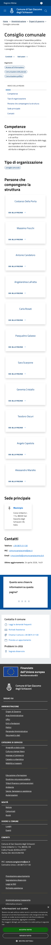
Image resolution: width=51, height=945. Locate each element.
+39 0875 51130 (20, 545)
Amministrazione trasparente (18, 900)
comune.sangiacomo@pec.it (21, 550)
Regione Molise (10, 2)
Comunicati (10, 811)
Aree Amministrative (14, 715)
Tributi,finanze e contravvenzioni (19, 783)
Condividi (9, 56)
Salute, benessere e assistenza (18, 791)
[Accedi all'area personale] (41, 3)
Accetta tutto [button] (25, 930)
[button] (25, 941)
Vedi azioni (21, 56)
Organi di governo (36, 21)
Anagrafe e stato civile (15, 747)
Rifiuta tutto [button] (25, 936)
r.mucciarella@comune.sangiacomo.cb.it (27, 555)
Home (5, 21)
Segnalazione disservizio (16, 880)
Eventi (8, 830)
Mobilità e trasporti (14, 763)
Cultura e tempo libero (15, 751)
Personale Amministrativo (17, 731)
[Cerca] (45, 10)
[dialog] (25, 925)
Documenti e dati (13, 735)
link (3, 924)
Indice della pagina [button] (15, 85)
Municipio (18, 508)
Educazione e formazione (16, 775)
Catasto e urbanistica (15, 759)
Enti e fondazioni (13, 723)
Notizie (9, 807)
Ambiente (10, 787)
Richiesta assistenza (14, 888)
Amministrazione (19, 21)
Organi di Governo (13, 711)
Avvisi (8, 815)
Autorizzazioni (12, 795)
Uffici (8, 719)
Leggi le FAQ (11, 884)
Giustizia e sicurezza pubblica (18, 779)
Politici (8, 727)
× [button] (48, 907)
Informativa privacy (14, 904)
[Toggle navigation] (4, 10)
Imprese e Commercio (15, 755)
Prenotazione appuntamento (18, 876)
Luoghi (8, 826)
